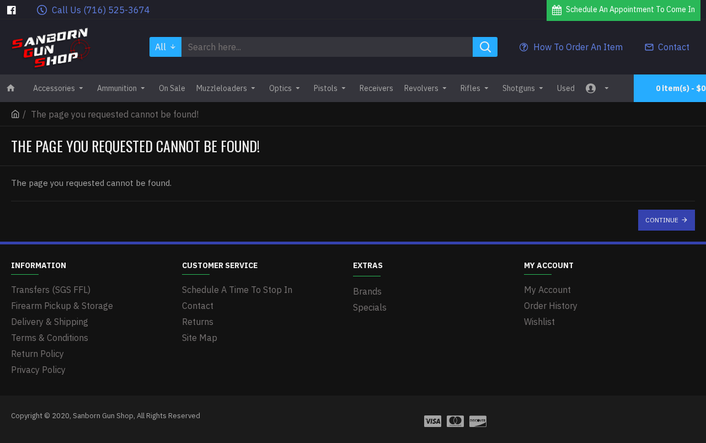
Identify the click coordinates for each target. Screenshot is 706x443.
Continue (661, 220)
